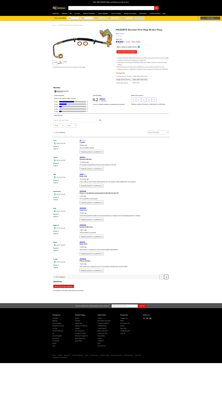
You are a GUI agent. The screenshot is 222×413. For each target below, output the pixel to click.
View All (122, 333)
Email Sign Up (102, 346)
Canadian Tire (124, 318)
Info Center (143, 13)
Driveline (77, 320)
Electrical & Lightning (81, 326)
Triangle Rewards (125, 331)
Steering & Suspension (81, 336)
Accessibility (101, 336)
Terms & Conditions (103, 323)
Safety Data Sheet (103, 331)
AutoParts (55, 13)
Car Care (77, 13)
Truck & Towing (116, 13)
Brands (54, 343)
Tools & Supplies (103, 13)
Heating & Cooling (80, 333)
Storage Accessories (130, 13)
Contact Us (101, 341)
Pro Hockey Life (125, 323)
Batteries (64, 13)
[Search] (156, 8)
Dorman (120, 36)
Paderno (122, 326)
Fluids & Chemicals (89, 13)
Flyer (164, 13)
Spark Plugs (78, 341)
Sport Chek (123, 328)
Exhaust (77, 328)
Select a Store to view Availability (127, 52)
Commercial (55, 341)
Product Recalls (102, 328)
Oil (71, 13)
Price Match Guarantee (104, 320)
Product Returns (102, 326)
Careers (100, 338)
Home (54, 25)
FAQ (99, 343)
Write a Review (136, 42)
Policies (100, 318)
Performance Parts (80, 338)
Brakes (77, 318)
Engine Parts (78, 323)
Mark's (122, 320)
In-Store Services (155, 13)
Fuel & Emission (79, 331)
